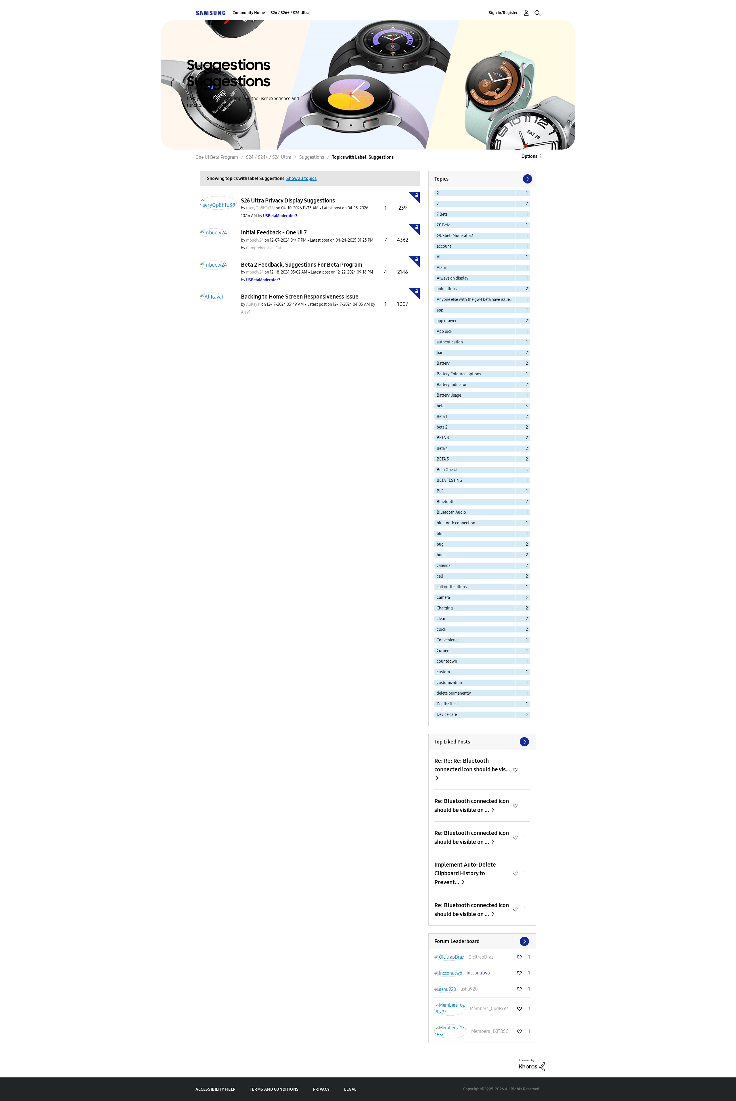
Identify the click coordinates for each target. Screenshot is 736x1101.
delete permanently (454, 693)
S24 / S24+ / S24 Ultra (268, 157)
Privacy (321, 1089)
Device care (447, 714)
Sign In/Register (503, 12)
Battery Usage (449, 395)
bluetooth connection (456, 523)
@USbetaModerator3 (455, 235)
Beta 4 (442, 448)
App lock (444, 331)
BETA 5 (443, 459)
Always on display (452, 278)
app (440, 310)
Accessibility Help (215, 1089)
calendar (444, 565)
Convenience (448, 640)
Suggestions (311, 157)
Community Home (249, 12)
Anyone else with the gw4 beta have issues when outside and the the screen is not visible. (476, 299)
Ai (438, 257)
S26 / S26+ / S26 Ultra (290, 12)
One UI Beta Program (216, 157)
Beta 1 (442, 416)
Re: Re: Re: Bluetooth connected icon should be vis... (472, 765)
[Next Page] (527, 179)
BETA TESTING (449, 480)
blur (440, 533)
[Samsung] (210, 13)
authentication (450, 342)
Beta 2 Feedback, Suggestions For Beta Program (301, 264)
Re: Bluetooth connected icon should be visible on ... (471, 805)
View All (482, 742)
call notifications (452, 586)
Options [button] (529, 156)
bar (439, 352)
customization (449, 682)
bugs (441, 555)
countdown (447, 661)
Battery (443, 363)
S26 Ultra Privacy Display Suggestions (288, 200)
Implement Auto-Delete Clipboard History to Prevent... (465, 873)
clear (441, 618)
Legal (350, 1089)
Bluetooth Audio (451, 512)
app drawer (447, 320)
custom (443, 672)
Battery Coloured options (459, 374)
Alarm (442, 267)
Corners (443, 650)
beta (440, 406)
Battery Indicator (452, 384)
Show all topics (301, 178)
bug (440, 544)
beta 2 (442, 427)
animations (447, 288)
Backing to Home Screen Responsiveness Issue (300, 296)
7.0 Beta (443, 225)
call (440, 576)
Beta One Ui (447, 469)
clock (441, 629)
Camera (443, 597)
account (444, 246)
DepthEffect (447, 703)
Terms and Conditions (274, 1089)
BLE (440, 491)
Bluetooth (446, 501)
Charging (445, 608)
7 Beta (442, 214)
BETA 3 (443, 437)
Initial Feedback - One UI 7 (274, 232)
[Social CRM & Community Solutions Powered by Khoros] (532, 1065)
